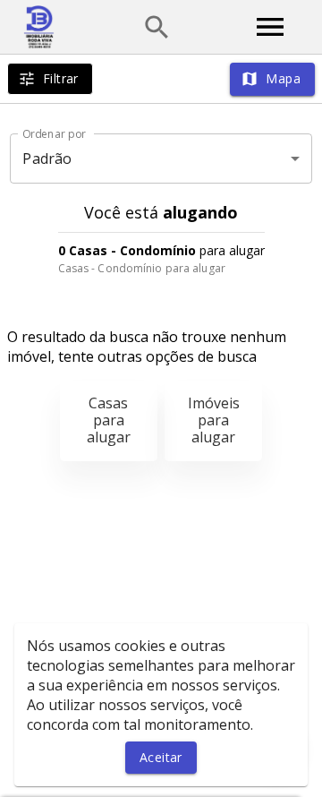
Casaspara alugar (109, 420)
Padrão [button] (47, 158)
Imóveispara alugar (214, 420)
